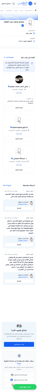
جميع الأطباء (9, 57)
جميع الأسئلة (7, 185)
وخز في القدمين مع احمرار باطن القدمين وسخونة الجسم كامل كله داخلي (19, 195)
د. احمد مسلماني (23, 204)
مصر (21, 10)
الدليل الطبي (28, 10)
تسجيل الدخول (6, 4)
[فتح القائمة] (34, 3)
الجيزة (16, 10)
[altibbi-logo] (25, 3)
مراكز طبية (9, 10)
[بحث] (14, 4)
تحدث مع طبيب (19, 344)
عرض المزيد (19, 108)
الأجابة (19, 208)
